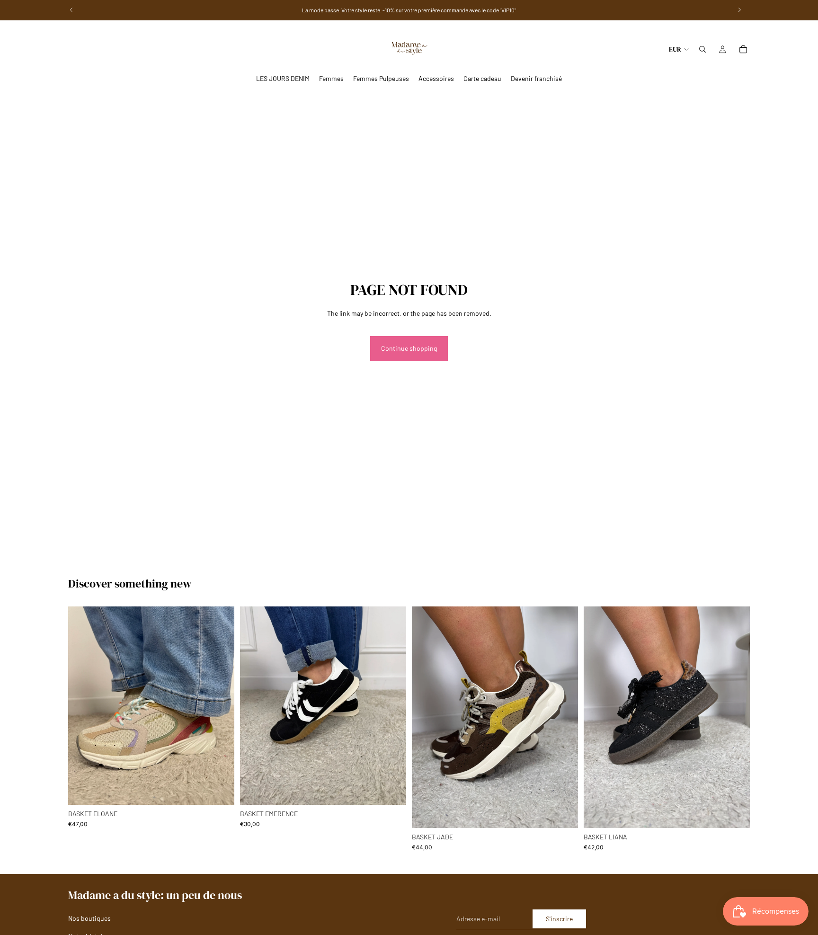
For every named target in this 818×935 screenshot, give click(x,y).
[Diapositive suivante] (735, 717)
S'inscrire (559, 919)
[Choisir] (219, 790)
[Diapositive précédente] (598, 717)
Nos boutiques (89, 918)
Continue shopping (409, 348)
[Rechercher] (702, 49)
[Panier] (743, 49)
